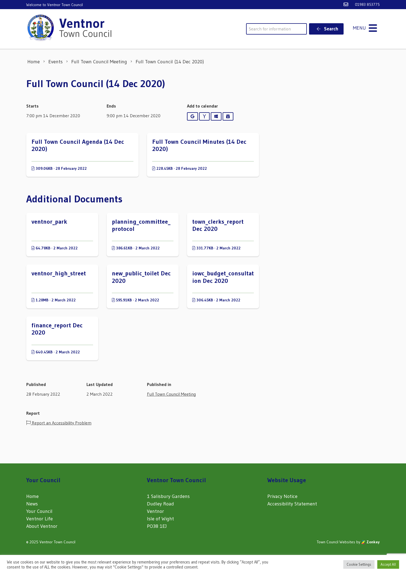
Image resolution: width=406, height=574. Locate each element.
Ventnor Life (39, 519)
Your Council (39, 511)
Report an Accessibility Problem (61, 423)
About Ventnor (41, 526)
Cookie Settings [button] (359, 564)
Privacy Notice (282, 496)
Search (330, 29)
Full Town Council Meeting (171, 394)
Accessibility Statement (292, 504)
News (32, 504)
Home (32, 496)
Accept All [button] (388, 564)
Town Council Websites (336, 541)
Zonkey (372, 541)
